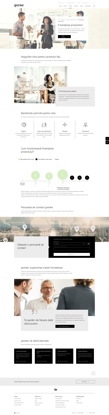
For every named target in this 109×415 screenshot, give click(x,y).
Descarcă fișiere (79, 402)
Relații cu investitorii (38, 402)
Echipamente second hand (60, 407)
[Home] (58, 19)
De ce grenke (37, 405)
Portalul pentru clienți (71, 2)
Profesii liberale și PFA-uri (19, 402)
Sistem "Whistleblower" (59, 402)
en (92, 2)
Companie (76, 6)
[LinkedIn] (54, 389)
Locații (78, 2)
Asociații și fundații (17, 405)
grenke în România (38, 398)
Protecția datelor (80, 412)
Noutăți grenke (88, 6)
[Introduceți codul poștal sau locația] (72, 249)
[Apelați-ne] (107, 138)
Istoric (36, 400)
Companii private (17, 398)
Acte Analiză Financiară (59, 405)
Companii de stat (17, 400)
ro (94, 2)
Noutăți (77, 400)
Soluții (60, 6)
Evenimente (78, 398)
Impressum (74, 412)
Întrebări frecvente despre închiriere (62, 400)
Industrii (65, 6)
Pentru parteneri (58, 398)
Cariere (81, 6)
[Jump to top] (93, 373)
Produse (70, 6)
